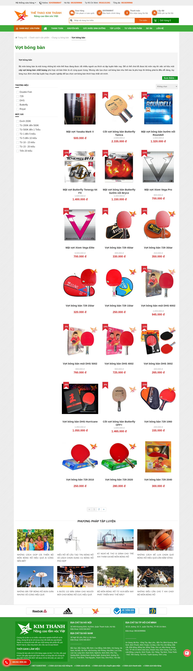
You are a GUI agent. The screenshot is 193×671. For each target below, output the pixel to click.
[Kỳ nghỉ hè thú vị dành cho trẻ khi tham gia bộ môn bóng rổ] (115, 539)
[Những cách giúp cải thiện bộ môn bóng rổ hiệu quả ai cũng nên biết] (35, 541)
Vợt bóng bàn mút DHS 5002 (80, 363)
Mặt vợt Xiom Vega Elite (80, 247)
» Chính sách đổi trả (82, 666)
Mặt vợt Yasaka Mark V (80, 131)
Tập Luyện (115, 28)
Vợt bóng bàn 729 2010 (80, 479)
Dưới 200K (25, 121)
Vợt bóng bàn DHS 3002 (158, 363)
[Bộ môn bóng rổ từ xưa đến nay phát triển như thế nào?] (115, 578)
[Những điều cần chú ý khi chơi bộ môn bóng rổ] (155, 579)
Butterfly (24, 105)
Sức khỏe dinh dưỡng (94, 28)
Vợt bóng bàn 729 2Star (80, 305)
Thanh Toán (57, 28)
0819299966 (76, 3)
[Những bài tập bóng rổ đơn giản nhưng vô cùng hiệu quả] (35, 577)
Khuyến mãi (73, 28)
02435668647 (55, 3)
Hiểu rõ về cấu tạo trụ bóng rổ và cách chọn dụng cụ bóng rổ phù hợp (75, 558)
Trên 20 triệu (26, 151)
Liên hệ (160, 28)
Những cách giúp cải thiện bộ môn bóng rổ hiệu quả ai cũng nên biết (35, 558)
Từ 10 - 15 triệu (27, 142)
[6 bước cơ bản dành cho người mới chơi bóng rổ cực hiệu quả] (75, 578)
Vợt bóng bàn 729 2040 (158, 479)
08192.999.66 (19, 662)
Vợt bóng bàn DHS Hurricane (80, 421)
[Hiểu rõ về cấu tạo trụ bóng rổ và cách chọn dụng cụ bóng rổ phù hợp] (75, 547)
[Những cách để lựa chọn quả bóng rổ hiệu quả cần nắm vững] (155, 541)
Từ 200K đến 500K (29, 125)
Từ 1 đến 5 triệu (28, 134)
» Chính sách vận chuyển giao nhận (106, 666)
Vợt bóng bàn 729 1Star (119, 305)
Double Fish (26, 92)
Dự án (149, 28)
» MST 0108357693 (38, 666)
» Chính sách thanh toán (131, 666)
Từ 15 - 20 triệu (27, 146)
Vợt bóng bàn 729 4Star (119, 247)
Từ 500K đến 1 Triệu (30, 129)
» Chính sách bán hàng (152, 666)
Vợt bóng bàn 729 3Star (158, 247)
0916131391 (104, 3)
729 (21, 96)
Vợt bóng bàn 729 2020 (119, 479)
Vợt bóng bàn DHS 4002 (119, 363)
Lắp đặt (161, 11)
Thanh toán (135, 11)
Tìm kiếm (143, 20)
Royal (23, 109)
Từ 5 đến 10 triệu (28, 138)
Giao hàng (79, 11)
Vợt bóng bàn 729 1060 (158, 421)
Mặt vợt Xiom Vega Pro (158, 189)
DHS (22, 100)
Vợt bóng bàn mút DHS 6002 (158, 305)
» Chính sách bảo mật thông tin (60, 666)
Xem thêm (169, 78)
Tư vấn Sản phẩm (133, 28)
